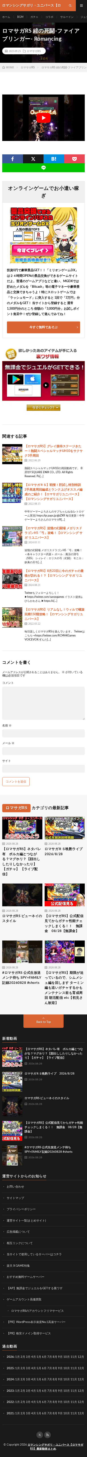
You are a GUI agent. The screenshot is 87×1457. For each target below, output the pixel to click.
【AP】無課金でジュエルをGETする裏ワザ (34, 1288)
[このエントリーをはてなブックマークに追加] (54, 158)
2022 (10, 1402)
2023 (10, 1391)
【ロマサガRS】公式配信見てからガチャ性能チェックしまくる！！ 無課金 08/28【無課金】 (64, 923)
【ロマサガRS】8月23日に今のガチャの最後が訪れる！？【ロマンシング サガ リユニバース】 (54, 575)
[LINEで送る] (43, 167)
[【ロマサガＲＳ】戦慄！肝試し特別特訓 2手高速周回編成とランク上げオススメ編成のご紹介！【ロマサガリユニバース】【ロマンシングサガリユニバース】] (12, 493)
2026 (10, 1357)
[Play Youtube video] (43, 117)
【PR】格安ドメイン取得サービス (29, 1333)
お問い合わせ (15, 1186)
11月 (73, 1368)
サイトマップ (15, 1198)
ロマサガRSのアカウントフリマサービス (37, 1311)
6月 (44, 1357)
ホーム (6, 17)
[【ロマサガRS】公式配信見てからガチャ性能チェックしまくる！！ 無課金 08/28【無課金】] (12, 1131)
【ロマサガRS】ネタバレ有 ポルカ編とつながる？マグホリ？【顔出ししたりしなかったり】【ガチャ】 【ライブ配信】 (21, 861)
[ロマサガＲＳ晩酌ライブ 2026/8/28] (12, 1082)
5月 (39, 1357)
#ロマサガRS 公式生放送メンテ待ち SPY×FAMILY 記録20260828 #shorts (21, 978)
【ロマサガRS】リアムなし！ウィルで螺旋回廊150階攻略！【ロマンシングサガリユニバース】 (55, 614)
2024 (10, 1379)
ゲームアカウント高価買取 (24, 1299)
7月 (49, 1357)
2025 (10, 1368)
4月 (33, 1357)
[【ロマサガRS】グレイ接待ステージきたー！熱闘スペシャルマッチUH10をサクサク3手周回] (12, 454)
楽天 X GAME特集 (18, 1265)
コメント (8, 683)
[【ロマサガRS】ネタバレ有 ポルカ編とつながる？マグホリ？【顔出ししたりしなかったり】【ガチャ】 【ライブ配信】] (12, 1057)
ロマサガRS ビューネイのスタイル (22, 918)
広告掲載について (18, 1231)
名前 (7, 725)
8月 (55, 1357)
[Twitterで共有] (33, 158)
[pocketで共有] (74, 158)
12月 (81, 1368)
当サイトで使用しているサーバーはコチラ (34, 1254)
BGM (20, 17)
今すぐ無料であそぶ (43, 327)
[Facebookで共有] (12, 158)
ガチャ (34, 17)
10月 (66, 1368)
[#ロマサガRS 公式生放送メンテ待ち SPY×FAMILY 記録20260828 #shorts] (12, 1155)
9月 (60, 1368)
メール (8, 743)
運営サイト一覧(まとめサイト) (26, 1220)
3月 (28, 1357)
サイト (6, 761)
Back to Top (43, 1022)
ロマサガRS (34, 51)
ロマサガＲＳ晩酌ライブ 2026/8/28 (65, 851)
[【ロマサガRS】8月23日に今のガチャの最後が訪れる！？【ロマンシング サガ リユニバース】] (12, 579)
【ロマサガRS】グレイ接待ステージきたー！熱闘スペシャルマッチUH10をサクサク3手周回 (54, 451)
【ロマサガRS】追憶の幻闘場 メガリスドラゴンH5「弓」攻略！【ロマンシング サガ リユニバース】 (54, 533)
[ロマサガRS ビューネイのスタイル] (12, 1106)
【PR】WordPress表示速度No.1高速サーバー (36, 1322)
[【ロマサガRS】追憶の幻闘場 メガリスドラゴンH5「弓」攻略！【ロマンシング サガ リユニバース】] (12, 536)
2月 (23, 1357)
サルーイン (67, 17)
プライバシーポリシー (21, 1209)
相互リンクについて (20, 1243)
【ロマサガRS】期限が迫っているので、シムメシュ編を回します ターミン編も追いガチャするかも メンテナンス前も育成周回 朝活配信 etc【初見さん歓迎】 (64, 988)
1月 (17, 1357)
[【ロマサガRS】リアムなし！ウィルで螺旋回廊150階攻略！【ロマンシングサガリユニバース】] (12, 617)
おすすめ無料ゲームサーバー (25, 1277)
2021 (10, 1413)
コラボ (49, 17)
